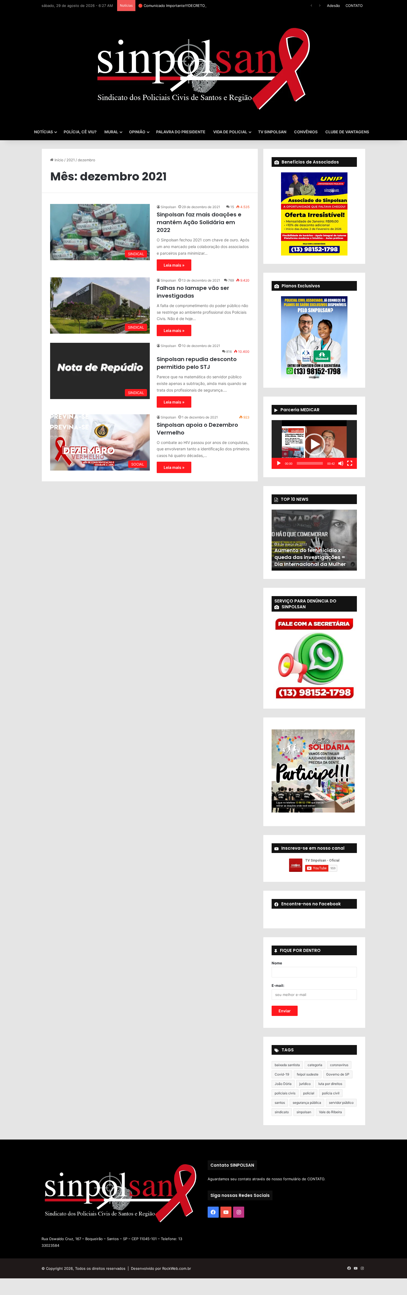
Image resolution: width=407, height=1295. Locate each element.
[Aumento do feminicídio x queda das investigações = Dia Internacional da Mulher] (314, 540)
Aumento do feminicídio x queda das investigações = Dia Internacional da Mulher (310, 557)
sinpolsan (304, 1112)
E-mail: (278, 985)
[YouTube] (225, 1212)
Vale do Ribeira (330, 1112)
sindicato (282, 1112)
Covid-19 (282, 1074)
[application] (314, 444)
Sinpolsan (168, 207)
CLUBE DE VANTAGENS (347, 131)
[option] (314, 540)
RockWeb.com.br (176, 1268)
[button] (314, 444)
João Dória (283, 1084)
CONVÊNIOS (306, 131)
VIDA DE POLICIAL (230, 131)
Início (58, 160)
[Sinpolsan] (203, 67)
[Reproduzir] (279, 463)
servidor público (341, 1102)
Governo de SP (337, 1074)
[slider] (310, 463)
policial (308, 1093)
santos (280, 1102)
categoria (315, 1065)
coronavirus (339, 1065)
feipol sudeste (307, 1074)
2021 (70, 160)
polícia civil (330, 1093)
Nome (277, 963)
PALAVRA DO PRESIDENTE (180, 131)
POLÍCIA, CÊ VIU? (80, 131)
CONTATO (354, 5)
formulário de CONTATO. (304, 1179)
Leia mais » (174, 265)
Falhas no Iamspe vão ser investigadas (193, 292)
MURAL (111, 131)
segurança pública (307, 1102)
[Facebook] (213, 1212)
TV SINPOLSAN (272, 131)
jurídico (305, 1084)
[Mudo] (341, 463)
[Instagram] (238, 1212)
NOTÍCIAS (43, 131)
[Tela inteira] (349, 463)
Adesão (333, 5)
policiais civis (285, 1093)
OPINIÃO (137, 131)
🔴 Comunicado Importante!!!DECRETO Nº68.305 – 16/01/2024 (192, 5)
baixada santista (287, 1065)
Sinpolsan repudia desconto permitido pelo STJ (197, 363)
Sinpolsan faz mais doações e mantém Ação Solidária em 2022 (199, 222)
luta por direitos (330, 1084)
